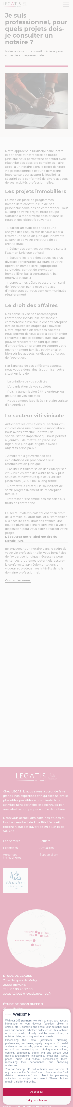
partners (26, 1020)
